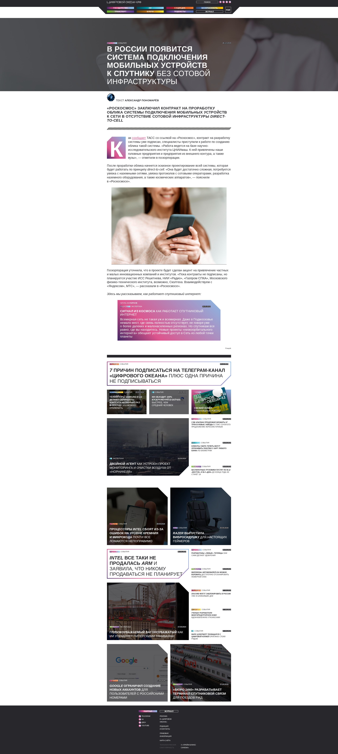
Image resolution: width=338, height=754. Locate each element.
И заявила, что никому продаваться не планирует (147, 566)
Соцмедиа (179, 8)
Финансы (195, 443)
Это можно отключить (126, 402)
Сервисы (114, 680)
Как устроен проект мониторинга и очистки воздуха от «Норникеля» (140, 467)
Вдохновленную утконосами (205, 615)
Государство (120, 8)
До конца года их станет (210, 472)
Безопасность (209, 8)
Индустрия (112, 43)
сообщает (139, 138)
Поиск (207, 2)
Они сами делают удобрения (209, 554)
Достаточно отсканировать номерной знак (210, 574)
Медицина (196, 609)
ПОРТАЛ (148, 711)
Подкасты (180, 11)
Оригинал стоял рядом (208, 636)
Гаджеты (114, 524)
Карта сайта (165, 740)
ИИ (150, 8)
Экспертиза (136, 306)
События (122, 43)
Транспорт (120, 11)
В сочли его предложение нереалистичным (211, 424)
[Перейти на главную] (124, 2)
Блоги (150, 11)
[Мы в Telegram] (220, 2)
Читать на (128, 303)
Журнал (209, 12)
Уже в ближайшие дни (211, 595)
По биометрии (208, 448)
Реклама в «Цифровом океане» (166, 719)
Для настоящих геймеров (200, 537)
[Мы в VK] (223, 2)
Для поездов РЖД (199, 693)
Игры (175, 528)
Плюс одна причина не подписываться (167, 376)
